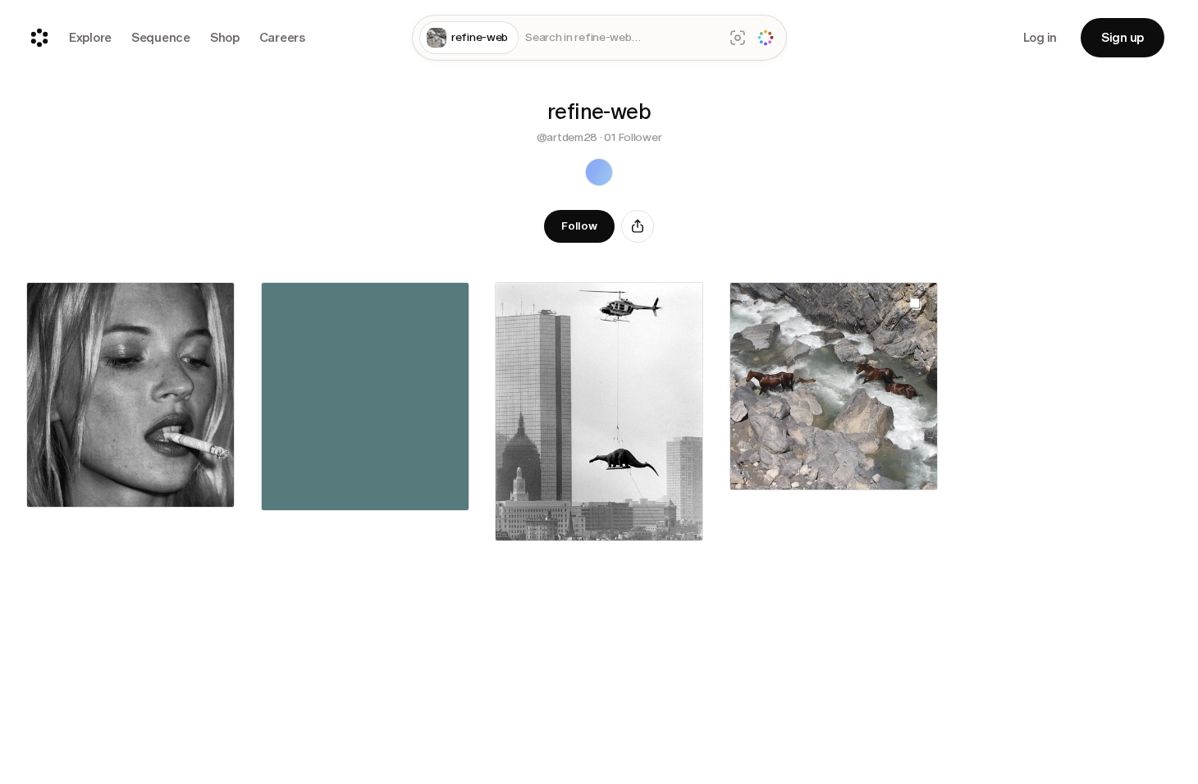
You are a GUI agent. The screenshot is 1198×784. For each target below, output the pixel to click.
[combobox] (620, 38)
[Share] (637, 226)
